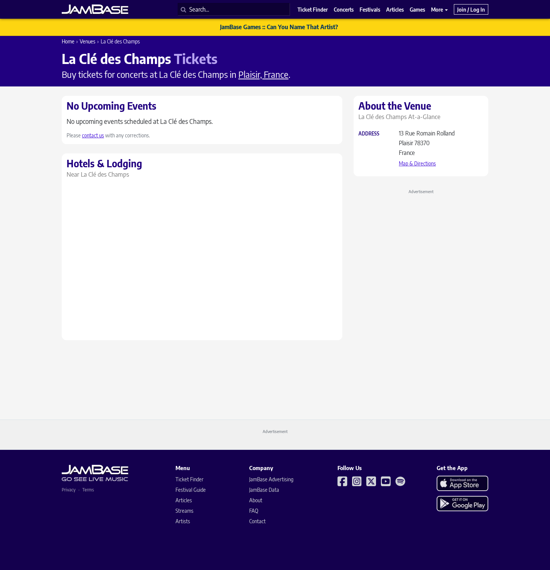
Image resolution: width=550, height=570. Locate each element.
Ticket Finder (189, 479)
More (437, 9)
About (255, 500)
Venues (87, 41)
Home (68, 41)
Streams (184, 510)
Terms (88, 490)
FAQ (253, 510)
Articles (183, 500)
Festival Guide (190, 490)
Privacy (69, 490)
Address (368, 133)
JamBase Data (264, 490)
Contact (257, 521)
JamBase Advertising (271, 479)
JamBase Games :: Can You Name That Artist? (279, 27)
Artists (182, 521)
